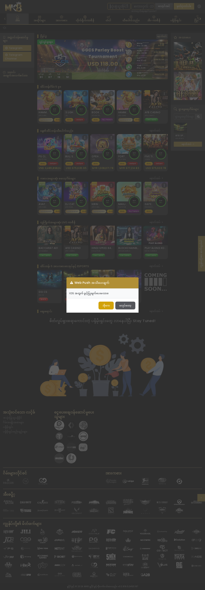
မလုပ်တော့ (125, 305)
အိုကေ (106, 305)
